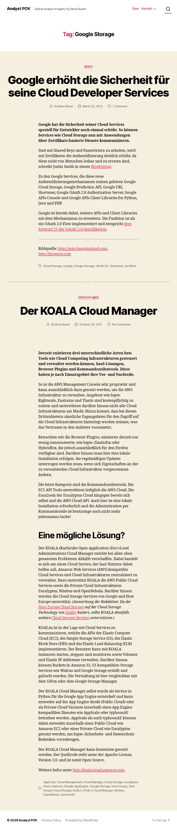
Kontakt (147, 8)
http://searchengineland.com (82, 248)
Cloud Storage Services (70, 618)
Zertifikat (130, 266)
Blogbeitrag (101, 166)
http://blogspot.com (54, 254)
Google (67, 266)
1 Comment (120, 106)
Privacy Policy (51, 820)
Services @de (88, 297)
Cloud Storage (52, 266)
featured (57, 786)
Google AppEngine (76, 786)
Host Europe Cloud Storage (61, 607)
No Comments (121, 324)
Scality (71, 612)
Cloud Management (69, 782)
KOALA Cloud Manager (98, 790)
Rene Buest (65, 106)
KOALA (77, 790)
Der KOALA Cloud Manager (88, 310)
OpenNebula (51, 794)
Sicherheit (116, 266)
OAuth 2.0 (102, 266)
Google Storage (84, 266)
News (88, 66)
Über (135, 8)
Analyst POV (18, 9)
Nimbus (119, 790)
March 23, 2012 (93, 106)
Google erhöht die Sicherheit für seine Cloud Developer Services (88, 86)
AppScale (49, 782)
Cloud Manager (93, 782)
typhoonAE (68, 794)
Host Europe (119, 786)
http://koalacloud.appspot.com (98, 770)
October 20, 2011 (91, 324)
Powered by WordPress (81, 820)
